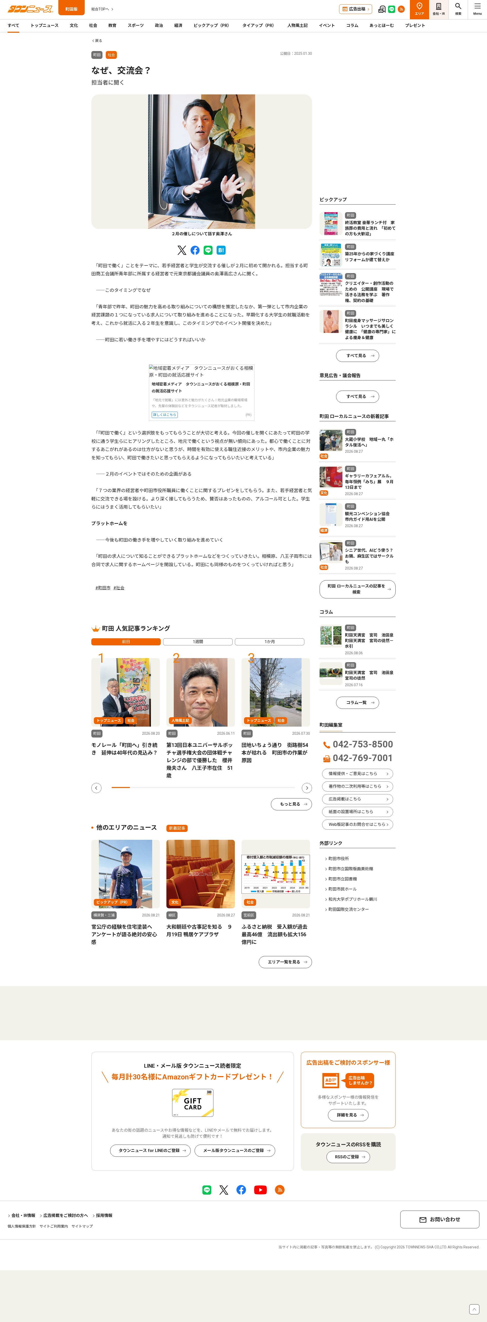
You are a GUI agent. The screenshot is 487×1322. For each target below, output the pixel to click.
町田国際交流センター (348, 909)
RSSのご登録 (347, 1156)
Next (307, 788)
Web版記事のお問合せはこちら (357, 824)
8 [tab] (249, 787)
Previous (96, 788)
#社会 (118, 587)
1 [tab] (121, 787)
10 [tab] (286, 787)
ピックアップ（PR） (212, 25)
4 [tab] (176, 787)
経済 (178, 25)
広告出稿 (357, 9)
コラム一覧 (356, 702)
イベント (327, 25)
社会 (93, 25)
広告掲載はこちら (345, 799)
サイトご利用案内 (54, 1226)
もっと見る (290, 804)
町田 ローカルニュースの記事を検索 (356, 589)
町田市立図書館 (342, 879)
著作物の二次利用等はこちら (355, 786)
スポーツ (136, 25)
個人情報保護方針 (22, 1226)
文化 (74, 25)
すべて (13, 25)
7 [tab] (231, 787)
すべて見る (356, 355)
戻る (98, 41)
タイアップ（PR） (259, 25)
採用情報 (104, 1215)
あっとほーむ (382, 25)
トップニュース (44, 25)
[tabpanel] (201, 165)
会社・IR (439, 13)
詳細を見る (347, 1115)
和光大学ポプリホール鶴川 (352, 899)
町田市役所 (338, 858)
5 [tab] (194, 787)
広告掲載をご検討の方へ (65, 1215)
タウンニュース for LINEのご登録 (149, 1150)
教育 (112, 25)
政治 (159, 25)
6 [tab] (212, 787)
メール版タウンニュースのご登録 (233, 1150)
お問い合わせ (445, 1219)
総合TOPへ (100, 9)
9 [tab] (267, 787)
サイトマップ (82, 1226)
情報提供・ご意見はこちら (353, 773)
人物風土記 (297, 25)
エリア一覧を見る (284, 962)
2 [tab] (139, 787)
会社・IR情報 (23, 1215)
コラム (352, 25)
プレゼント (415, 25)
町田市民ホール (342, 889)
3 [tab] (157, 787)
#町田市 (102, 587)
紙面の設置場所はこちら (351, 811)
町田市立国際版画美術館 (350, 868)
